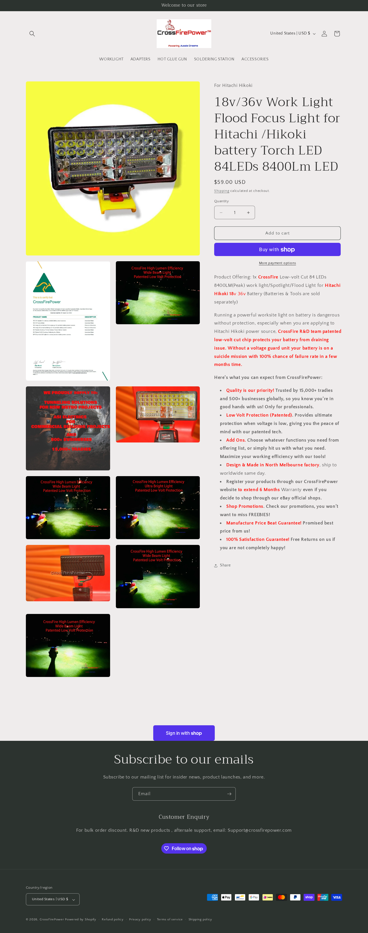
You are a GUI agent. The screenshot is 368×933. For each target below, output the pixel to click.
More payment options (277, 263)
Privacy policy (140, 919)
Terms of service (170, 919)
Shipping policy (200, 919)
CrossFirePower (52, 919)
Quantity (221, 201)
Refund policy (112, 919)
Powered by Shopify (80, 919)
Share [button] (225, 565)
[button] (32, 33)
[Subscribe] (229, 794)
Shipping (221, 191)
